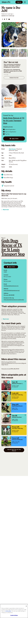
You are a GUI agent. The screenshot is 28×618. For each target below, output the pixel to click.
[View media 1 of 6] (5, 53)
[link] (2, 19)
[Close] (26, 606)
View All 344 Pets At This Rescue (14, 450)
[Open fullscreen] (23, 29)
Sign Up (19, 2)
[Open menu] (25, 2)
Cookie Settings (14, 615)
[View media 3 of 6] (23, 53)
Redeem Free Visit (14, 77)
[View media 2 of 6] (14, 53)
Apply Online (14, 138)
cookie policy (8, 611)
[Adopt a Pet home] (6, 2)
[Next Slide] (24, 34)
